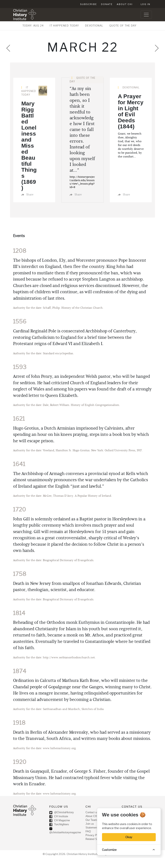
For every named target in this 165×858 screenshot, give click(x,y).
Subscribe (88, 4)
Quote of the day (123, 25)
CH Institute (60, 816)
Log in (145, 4)
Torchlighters (61, 824)
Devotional (94, 25)
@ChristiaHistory (63, 812)
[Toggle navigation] (146, 15)
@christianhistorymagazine (65, 832)
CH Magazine (61, 820)
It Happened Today (64, 25)
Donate (107, 4)
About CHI (125, 4)
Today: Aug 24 (33, 25)
